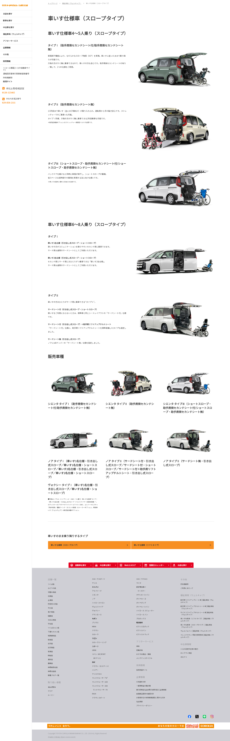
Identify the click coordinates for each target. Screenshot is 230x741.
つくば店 (51, 584)
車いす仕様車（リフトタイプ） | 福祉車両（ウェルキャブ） (197, 619)
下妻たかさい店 (53, 631)
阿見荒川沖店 (53, 604)
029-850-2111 (8, 102)
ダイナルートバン (142, 607)
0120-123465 (8, 92)
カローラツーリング (99, 642)
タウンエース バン (142, 595)
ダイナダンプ (141, 603)
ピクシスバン (141, 630)
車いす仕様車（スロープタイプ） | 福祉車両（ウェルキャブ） (196, 626)
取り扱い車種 (54, 682)
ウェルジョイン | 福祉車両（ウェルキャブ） (196, 631)
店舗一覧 (52, 579)
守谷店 (50, 624)
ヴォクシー (96, 610)
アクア (50, 691)
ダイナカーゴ (141, 599)
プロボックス (141, 618)
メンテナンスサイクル (144, 658)
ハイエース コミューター (145, 610)
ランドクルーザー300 (100, 686)
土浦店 (50, 600)
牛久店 (50, 608)
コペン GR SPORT (99, 654)
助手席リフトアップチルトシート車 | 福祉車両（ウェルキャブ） (197, 607)
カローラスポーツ (98, 579)
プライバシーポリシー (144, 705)
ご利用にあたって (186, 588)
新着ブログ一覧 (53, 675)
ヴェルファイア (97, 607)
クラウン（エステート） (102, 666)
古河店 (50, 643)
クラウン (95, 630)
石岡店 (50, 596)
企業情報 (140, 677)
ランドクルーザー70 (100, 690)
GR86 (94, 650)
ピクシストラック (142, 634)
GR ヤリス (97, 658)
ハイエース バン (142, 614)
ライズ (138, 583)
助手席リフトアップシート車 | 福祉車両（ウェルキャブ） (197, 601)
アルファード (97, 591)
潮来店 (50, 659)
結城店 (50, 639)
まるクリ (183, 657)
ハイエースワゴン (98, 603)
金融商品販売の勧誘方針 (145, 694)
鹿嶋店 (50, 663)
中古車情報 (185, 644)
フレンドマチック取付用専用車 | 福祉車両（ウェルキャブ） (197, 636)
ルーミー (51, 695)
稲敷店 (50, 616)
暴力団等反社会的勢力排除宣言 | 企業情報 (151, 690)
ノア (93, 599)
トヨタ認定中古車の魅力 (189, 649)
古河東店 (51, 647)
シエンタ (95, 595)
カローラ (95, 634)
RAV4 (94, 694)
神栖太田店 (52, 671)
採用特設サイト (141, 670)
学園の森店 (52, 592)
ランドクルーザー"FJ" (100, 678)
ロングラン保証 (186, 653)
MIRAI (94, 626)
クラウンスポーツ (98, 698)
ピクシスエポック (142, 626)
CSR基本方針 (141, 682)
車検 (137, 646)
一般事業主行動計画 (143, 686)
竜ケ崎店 (51, 612)
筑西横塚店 (52, 635)
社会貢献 (139, 701)
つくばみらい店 (53, 628)
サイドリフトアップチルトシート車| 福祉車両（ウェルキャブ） (196, 613)
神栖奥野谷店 (53, 667)
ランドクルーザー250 (100, 682)
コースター (141, 591)
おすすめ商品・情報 (143, 654)
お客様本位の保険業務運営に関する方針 (150, 697)
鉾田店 (50, 655)
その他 (183, 579)
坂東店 (50, 651)
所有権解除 (184, 584)
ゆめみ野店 (52, 620)
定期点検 (139, 650)
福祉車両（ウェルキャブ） (193, 595)
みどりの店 (52, 588)
